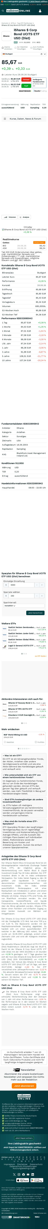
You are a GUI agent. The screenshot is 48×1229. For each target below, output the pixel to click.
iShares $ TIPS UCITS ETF (20, 709)
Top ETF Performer (24, 23)
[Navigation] (3, 11)
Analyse (26, 217)
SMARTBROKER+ (36, 1128)
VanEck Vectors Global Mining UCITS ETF (27, 639)
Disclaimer (22, 1164)
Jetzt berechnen (35, 613)
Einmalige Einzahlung (14, 581)
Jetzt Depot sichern (24, 1138)
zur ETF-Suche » (40, 656)
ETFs (13, 23)
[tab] (24, 762)
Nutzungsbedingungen (24, 1168)
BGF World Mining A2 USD (15, 735)
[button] (12, 755)
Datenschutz (36, 1164)
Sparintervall (9, 602)
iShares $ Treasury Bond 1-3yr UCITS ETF (27, 703)
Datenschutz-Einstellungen (23, 1166)
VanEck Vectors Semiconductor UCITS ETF (27, 627)
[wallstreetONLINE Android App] (36, 1182)
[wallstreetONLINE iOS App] (22, 1182)
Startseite (5, 23)
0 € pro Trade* (39, 242)
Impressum (9, 1164)
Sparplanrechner (19, 847)
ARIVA (18, 1190)
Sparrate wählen (11, 592)
